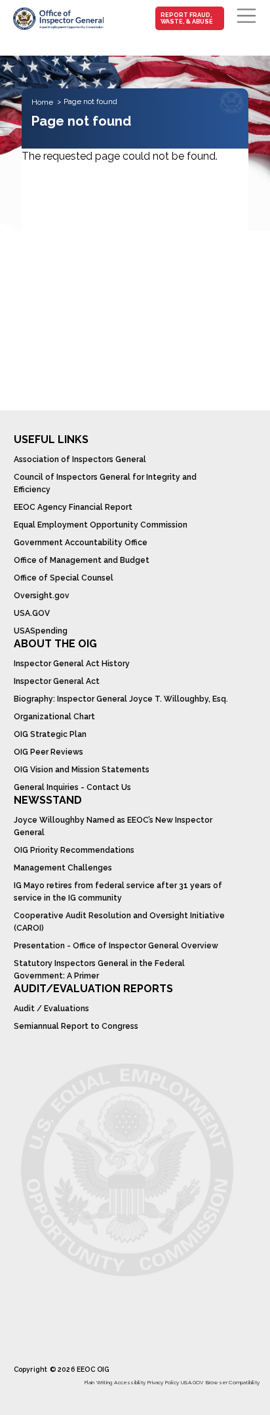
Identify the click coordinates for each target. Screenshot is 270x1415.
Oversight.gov (41, 595)
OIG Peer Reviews (48, 752)
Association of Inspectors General (80, 459)
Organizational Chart (54, 716)
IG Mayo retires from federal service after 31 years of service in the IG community (118, 892)
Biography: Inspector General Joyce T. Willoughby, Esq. (121, 699)
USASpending (41, 631)
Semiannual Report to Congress (76, 1026)
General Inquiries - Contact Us (72, 787)
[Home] (58, 18)
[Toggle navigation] (246, 15)
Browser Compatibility (233, 1382)
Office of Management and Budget (81, 560)
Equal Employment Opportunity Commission (100, 524)
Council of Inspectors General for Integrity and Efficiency (105, 483)
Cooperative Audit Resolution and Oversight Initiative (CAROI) (119, 922)
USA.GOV (32, 613)
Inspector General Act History (72, 663)
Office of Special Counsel (63, 577)
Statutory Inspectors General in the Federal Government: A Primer (99, 969)
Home (42, 102)
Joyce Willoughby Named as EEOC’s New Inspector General (113, 826)
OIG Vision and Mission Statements (81, 769)
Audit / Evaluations (51, 1008)
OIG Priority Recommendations (74, 850)
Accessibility (129, 1382)
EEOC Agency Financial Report (73, 507)
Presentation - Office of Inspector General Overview (116, 945)
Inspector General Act (57, 681)
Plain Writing (99, 1382)
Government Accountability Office (80, 542)
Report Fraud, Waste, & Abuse (187, 18)
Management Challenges (63, 867)
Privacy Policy (163, 1382)
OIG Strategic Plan (50, 734)
